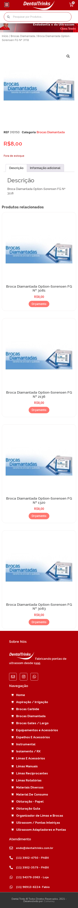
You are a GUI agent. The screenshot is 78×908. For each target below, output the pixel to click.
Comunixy (49, 901)
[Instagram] (23, 677)
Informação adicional (45, 168)
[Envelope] (13, 677)
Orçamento (39, 304)
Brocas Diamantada (23, 36)
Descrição (16, 168)
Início (5, 36)
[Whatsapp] (34, 677)
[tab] (16, 168)
